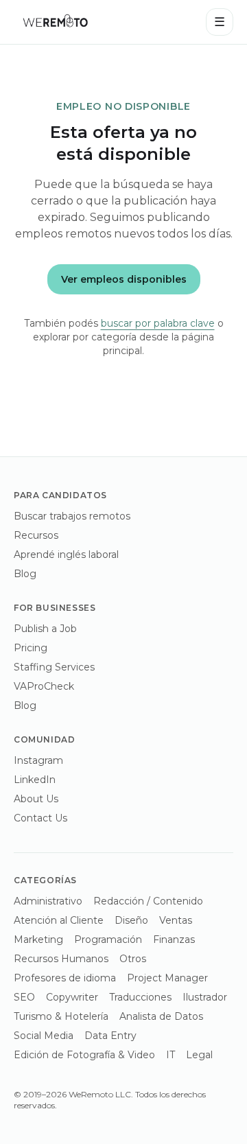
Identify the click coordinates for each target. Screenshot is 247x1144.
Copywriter (72, 997)
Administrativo (48, 901)
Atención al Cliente (59, 920)
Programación (108, 939)
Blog (25, 574)
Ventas (175, 920)
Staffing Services (54, 667)
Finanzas (174, 939)
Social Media (43, 1035)
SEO (24, 997)
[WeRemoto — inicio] (55, 22)
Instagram (38, 760)
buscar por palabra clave (158, 323)
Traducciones (140, 997)
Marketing (38, 939)
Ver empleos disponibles (124, 279)
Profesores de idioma (65, 978)
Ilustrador (205, 997)
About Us (36, 799)
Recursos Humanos (61, 959)
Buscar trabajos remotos (72, 516)
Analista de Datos (161, 1016)
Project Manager (167, 978)
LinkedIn (35, 779)
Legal (199, 1055)
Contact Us (40, 818)
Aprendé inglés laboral (66, 554)
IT (170, 1055)
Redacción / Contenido (148, 901)
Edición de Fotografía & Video (84, 1055)
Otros (132, 959)
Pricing (30, 648)
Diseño (131, 920)
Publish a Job (45, 628)
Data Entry (110, 1035)
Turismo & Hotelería (61, 1016)
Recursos (36, 535)
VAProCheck (44, 686)
